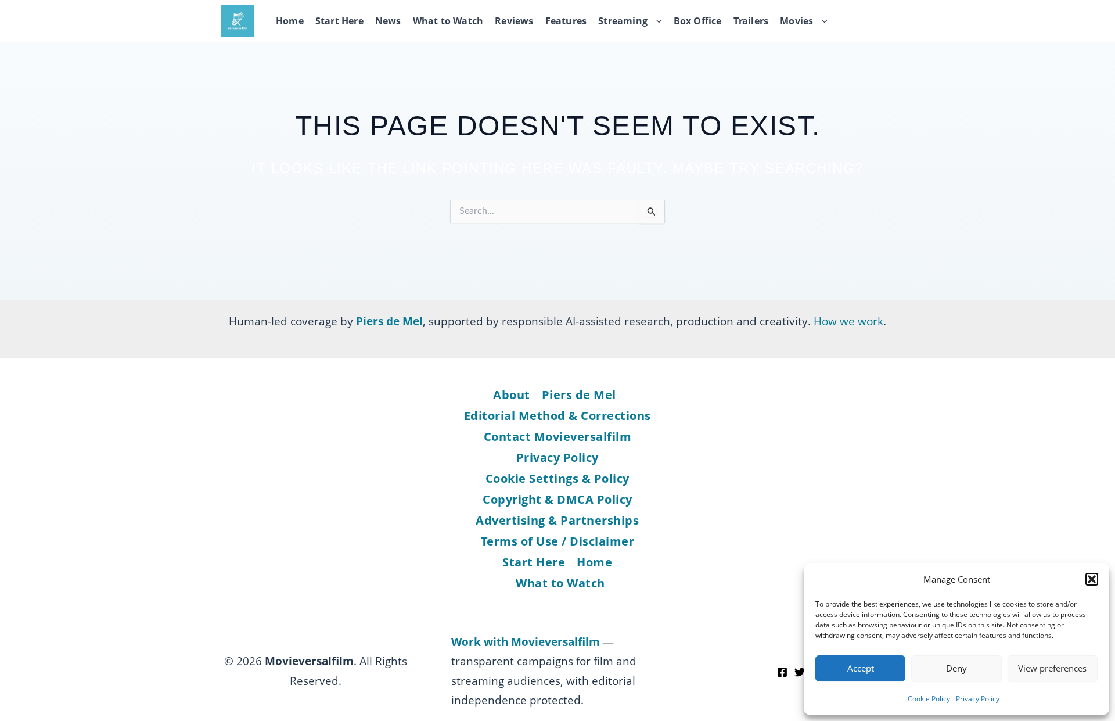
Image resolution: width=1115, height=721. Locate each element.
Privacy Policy (977, 699)
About (511, 395)
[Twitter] (799, 672)
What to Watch (448, 21)
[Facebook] (782, 672)
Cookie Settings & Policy (557, 478)
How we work (848, 321)
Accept (860, 668)
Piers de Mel (579, 395)
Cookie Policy (929, 699)
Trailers (751, 21)
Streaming (623, 21)
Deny (956, 668)
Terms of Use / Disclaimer (558, 541)
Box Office (698, 21)
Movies (796, 21)
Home (290, 21)
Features (566, 21)
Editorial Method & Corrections (557, 416)
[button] (1092, 579)
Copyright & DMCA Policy (557, 499)
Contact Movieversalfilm (558, 436)
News (388, 21)
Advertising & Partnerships (557, 520)
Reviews (514, 21)
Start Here (339, 21)
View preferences (1052, 668)
